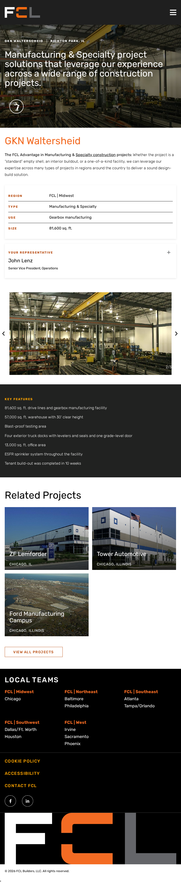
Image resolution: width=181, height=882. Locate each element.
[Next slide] (176, 333)
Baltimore (74, 698)
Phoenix (73, 743)
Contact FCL (21, 785)
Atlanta (131, 698)
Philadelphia (77, 705)
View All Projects (33, 652)
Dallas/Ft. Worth (21, 729)
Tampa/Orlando (139, 705)
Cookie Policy (23, 761)
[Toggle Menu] (173, 12)
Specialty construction (96, 155)
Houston (13, 736)
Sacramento (77, 736)
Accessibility (22, 773)
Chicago (13, 698)
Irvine (70, 729)
